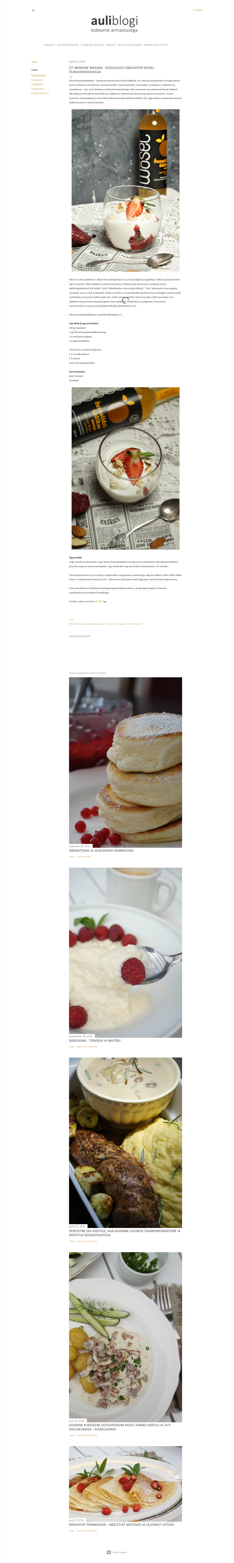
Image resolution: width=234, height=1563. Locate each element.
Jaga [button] (34, 61)
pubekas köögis (92, 45)
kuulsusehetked (130, 45)
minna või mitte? (156, 45)
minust (111, 45)
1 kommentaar (83, 856)
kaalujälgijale (38, 75)
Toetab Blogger (119, 1552)
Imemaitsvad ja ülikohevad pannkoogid (101, 851)
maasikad (37, 84)
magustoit (37, 88)
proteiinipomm (40, 93)
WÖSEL (98, 601)
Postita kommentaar (86, 1046)
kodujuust (37, 79)
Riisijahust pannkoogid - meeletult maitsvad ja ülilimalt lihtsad (121, 1525)
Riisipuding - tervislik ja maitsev (95, 1041)
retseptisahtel (68, 45)
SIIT (120, 315)
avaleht (49, 45)
